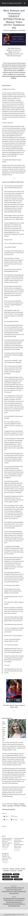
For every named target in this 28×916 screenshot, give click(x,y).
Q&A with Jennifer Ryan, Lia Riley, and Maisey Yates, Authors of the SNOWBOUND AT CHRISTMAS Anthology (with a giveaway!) (14, 890)
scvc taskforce (18, 879)
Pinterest (23, 805)
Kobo (16, 707)
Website (15, 803)
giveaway (16, 874)
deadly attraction (7, 874)
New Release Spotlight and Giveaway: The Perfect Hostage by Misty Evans (7, 856)
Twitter (4, 805)
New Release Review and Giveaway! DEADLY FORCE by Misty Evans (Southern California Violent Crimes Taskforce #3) (19, 843)
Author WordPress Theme (9, 914)
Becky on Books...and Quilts (11, 3)
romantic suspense (8, 879)
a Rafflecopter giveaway (8, 809)
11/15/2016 (22, 30)
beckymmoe (13, 30)
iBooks (17, 705)
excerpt (23, 868)
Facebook (21, 803)
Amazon (11, 705)
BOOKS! (17, 868)
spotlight (20, 870)
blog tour (11, 868)
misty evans (6, 876)
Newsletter (17, 805)
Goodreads (10, 805)
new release (13, 870)
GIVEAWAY (6, 870)
